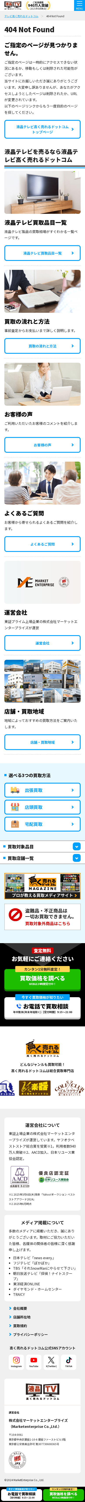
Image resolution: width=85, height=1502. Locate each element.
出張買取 (33, 790)
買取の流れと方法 (42, 346)
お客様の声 (42, 444)
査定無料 (42, 950)
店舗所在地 (22, 1317)
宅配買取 (33, 824)
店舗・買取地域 (42, 742)
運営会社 (42, 643)
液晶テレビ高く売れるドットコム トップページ (42, 129)
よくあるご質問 (42, 544)
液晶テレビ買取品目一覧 (42, 253)
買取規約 (20, 1325)
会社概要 (20, 1308)
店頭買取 (33, 807)
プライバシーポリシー (30, 1334)
